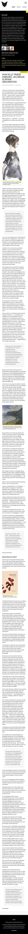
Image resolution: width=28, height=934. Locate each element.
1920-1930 (9, 60)
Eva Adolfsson (15, 62)
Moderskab (14, 65)
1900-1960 (4, 60)
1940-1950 (19, 60)
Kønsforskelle (10, 63)
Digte (5, 62)
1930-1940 (14, 60)
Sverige (3, 67)
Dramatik (9, 62)
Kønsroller (15, 63)
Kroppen (21, 62)
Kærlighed (4, 63)
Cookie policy (14, 930)
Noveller (19, 65)
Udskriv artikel (24, 72)
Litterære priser (22, 63)
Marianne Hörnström (6, 65)
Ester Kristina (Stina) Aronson (8, 55)
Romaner (23, 65)
